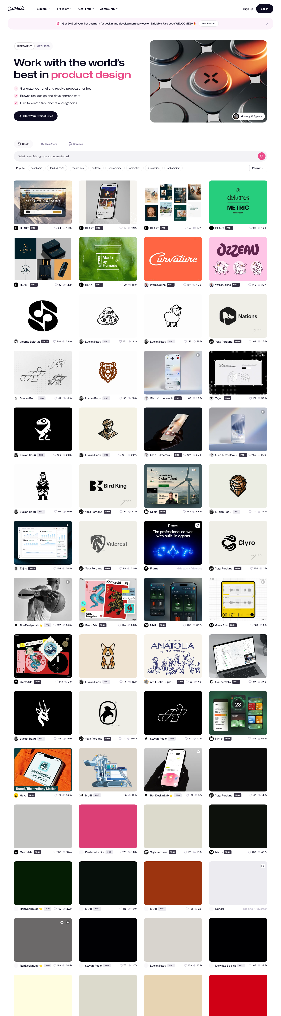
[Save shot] (58, 218)
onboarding (173, 168)
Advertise (196, 568)
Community (107, 8)
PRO (34, 227)
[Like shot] (66, 218)
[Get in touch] (50, 218)
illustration (153, 168)
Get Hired (84, 8)
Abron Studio (255, 116)
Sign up (248, 9)
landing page (57, 168)
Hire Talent (62, 8)
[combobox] (135, 156)
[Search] (262, 156)
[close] (267, 24)
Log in (265, 8)
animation (134, 168)
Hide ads (182, 568)
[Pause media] (156, 116)
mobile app (78, 168)
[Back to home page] (16, 8)
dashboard (36, 168)
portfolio (96, 168)
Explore (42, 8)
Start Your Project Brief (38, 116)
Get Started (208, 23)
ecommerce (115, 168)
